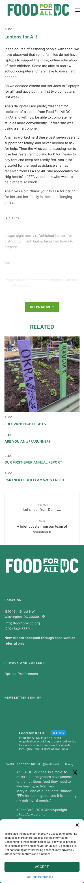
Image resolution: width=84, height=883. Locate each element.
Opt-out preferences (40, 877)
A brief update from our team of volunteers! (42, 527)
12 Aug (69, 764)
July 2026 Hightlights (25, 424)
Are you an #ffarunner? (27, 441)
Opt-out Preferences (21, 674)
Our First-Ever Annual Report (33, 462)
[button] (77, 825)
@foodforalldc (51, 764)
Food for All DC (28, 764)
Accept (42, 867)
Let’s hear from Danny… (42, 507)
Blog (8, 29)
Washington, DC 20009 (23, 617)
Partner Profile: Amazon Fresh (34, 480)
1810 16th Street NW (19, 611)
